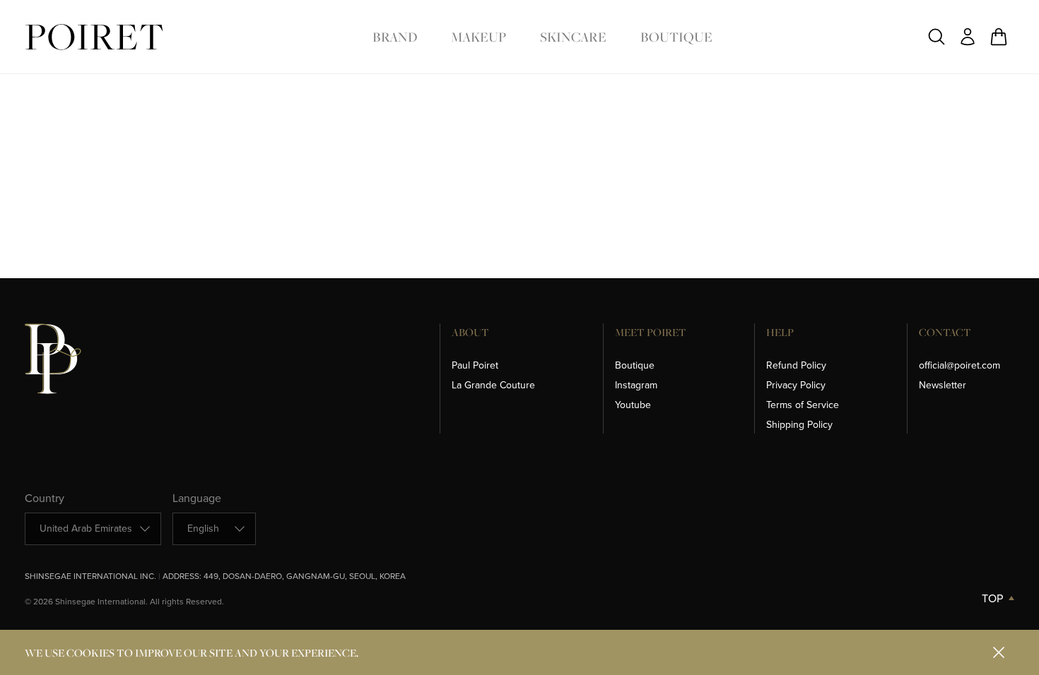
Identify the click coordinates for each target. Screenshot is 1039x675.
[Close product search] (936, 36)
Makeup (478, 37)
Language (196, 498)
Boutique (676, 37)
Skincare (573, 37)
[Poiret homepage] (94, 37)
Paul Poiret (475, 365)
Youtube (633, 405)
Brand (394, 37)
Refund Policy (796, 365)
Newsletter (942, 385)
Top (992, 598)
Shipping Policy (799, 424)
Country (44, 498)
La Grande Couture (493, 385)
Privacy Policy (796, 385)
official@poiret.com (959, 365)
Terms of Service (802, 405)
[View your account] (967, 36)
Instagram (636, 385)
